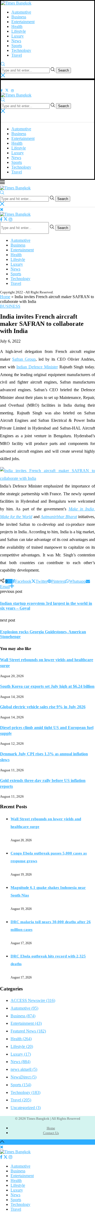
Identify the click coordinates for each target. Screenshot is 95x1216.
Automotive (21, 12)
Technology (21, 50)
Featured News (28, 1031)
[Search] (3, 65)
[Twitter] (6, 90)
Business (18, 17)
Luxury (17, 36)
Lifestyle (18, 31)
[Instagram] (12, 90)
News (16, 41)
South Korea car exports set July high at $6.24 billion (47, 686)
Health (16, 26)
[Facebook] (2, 90)
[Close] (3, 76)
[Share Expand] (12, 586)
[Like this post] (9, 581)
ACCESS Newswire (33, 1000)
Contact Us (51, 1133)
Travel (16, 55)
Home (5, 296)
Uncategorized (26, 1107)
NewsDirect (23, 1077)
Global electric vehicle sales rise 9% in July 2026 (43, 707)
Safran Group (24, 359)
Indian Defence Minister (37, 367)
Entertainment (23, 21)
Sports (16, 45)
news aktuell (24, 1069)
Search (63, 70)
